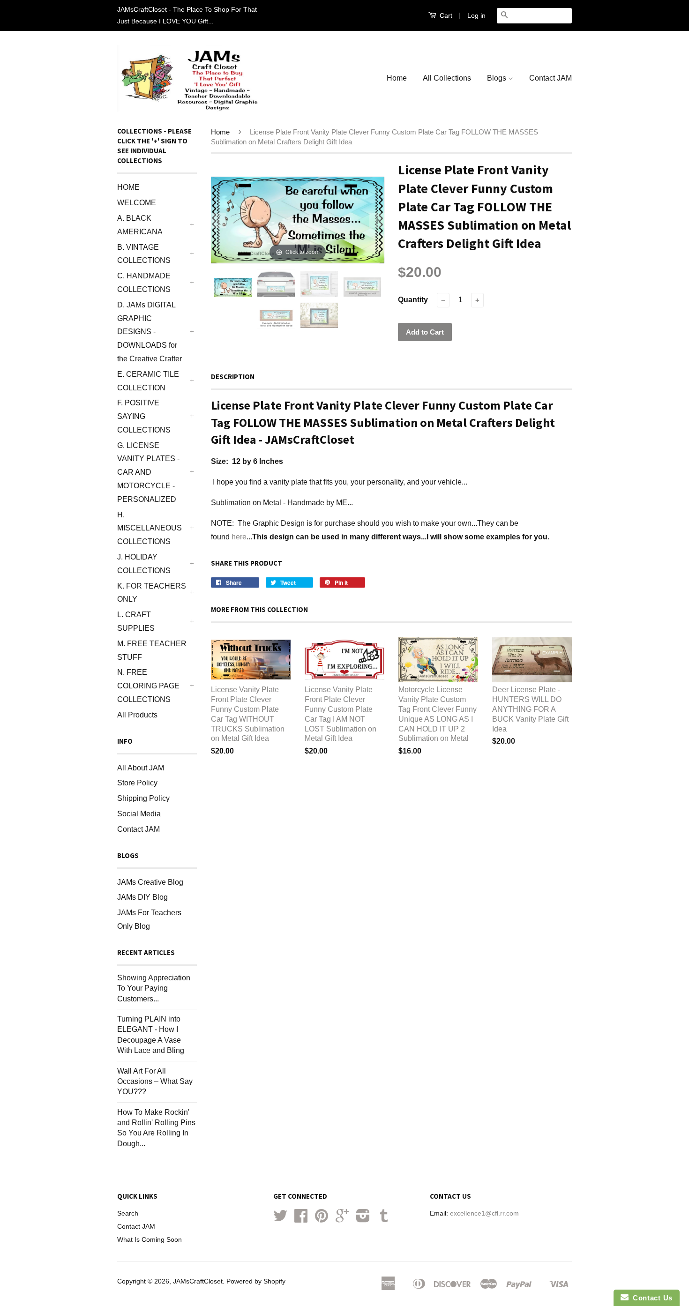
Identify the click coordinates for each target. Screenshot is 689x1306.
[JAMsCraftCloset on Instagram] (363, 1219)
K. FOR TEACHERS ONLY (151, 593)
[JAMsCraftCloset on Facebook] (301, 1219)
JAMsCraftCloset (198, 1281)
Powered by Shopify (255, 1281)
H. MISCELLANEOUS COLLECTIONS (149, 528)
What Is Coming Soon (149, 1239)
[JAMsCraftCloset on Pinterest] (322, 1219)
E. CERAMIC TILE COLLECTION (148, 381)
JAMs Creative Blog (150, 882)
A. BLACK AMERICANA (140, 225)
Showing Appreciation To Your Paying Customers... (153, 988)
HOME (128, 187)
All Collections (447, 78)
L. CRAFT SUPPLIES (136, 621)
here (239, 537)
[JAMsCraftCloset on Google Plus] (342, 1219)
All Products (137, 715)
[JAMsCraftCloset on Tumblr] (384, 1219)
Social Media (139, 814)
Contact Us (651, 1298)
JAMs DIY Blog (142, 897)
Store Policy (137, 783)
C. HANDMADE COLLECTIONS (144, 282)
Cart (445, 15)
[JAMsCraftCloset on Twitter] (280, 1219)
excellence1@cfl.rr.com (484, 1213)
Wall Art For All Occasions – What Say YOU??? (155, 1081)
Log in (476, 15)
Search (127, 1213)
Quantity (413, 300)
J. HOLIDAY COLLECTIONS (144, 564)
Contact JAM (550, 78)
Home (397, 78)
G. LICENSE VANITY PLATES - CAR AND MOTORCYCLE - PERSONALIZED (148, 472)
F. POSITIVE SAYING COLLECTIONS (144, 416)
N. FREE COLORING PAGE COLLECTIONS (148, 685)
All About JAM (140, 768)
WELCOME (136, 203)
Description (233, 376)
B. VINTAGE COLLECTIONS (144, 254)
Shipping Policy (143, 798)
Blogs (497, 78)
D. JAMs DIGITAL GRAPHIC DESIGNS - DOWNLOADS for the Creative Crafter (149, 332)
